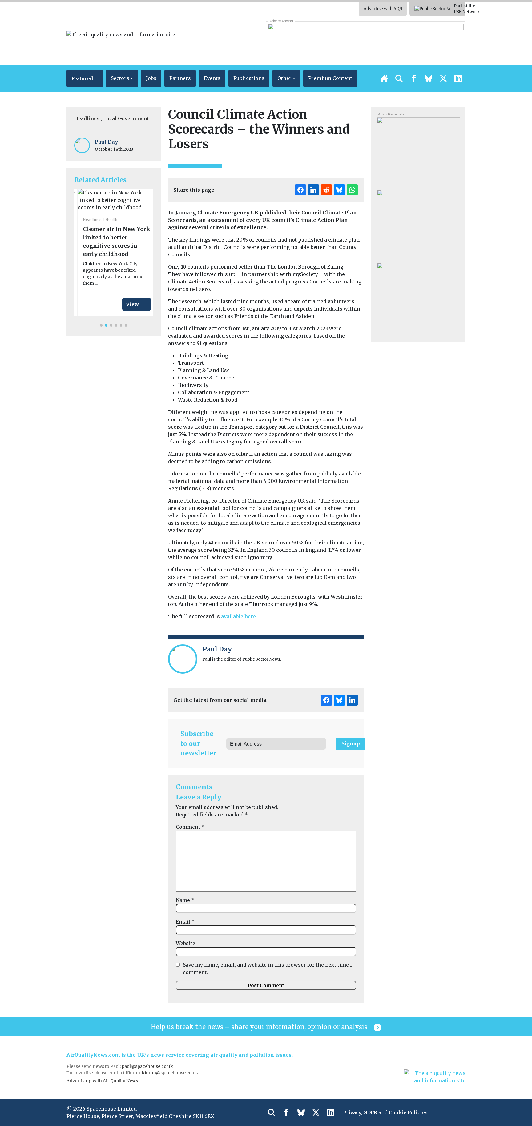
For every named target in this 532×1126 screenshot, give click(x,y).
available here (238, 616)
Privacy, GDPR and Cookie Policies (385, 1112)
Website (185, 943)
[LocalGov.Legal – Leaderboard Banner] (365, 35)
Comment (190, 827)
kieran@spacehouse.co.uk (170, 1073)
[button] (84, 78)
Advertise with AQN (383, 8)
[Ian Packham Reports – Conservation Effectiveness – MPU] (418, 151)
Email (185, 922)
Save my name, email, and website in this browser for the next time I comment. (267, 968)
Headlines (86, 118)
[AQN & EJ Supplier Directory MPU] (418, 297)
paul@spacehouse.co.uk (148, 1066)
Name (185, 900)
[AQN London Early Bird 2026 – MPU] (418, 224)
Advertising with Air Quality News (102, 1081)
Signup (350, 743)
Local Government (126, 118)
